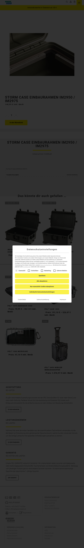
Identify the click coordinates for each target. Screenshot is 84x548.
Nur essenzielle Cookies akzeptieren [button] (42, 286)
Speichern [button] (42, 275)
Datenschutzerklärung (46, 265)
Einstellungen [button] (27, 267)
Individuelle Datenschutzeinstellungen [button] (42, 292)
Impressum (63, 299)
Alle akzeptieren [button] (42, 281)
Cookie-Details (22, 299)
